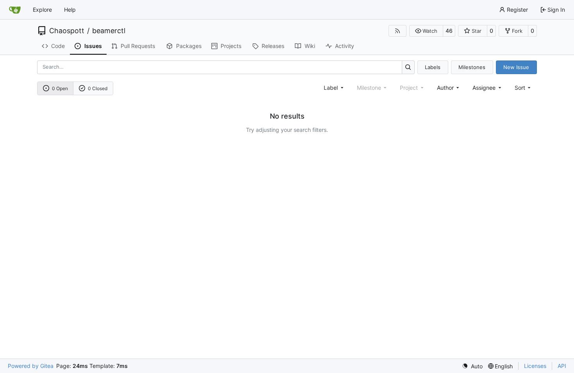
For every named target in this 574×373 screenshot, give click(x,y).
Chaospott (66, 31)
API (562, 365)
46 (449, 30)
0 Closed (97, 88)
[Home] (15, 10)
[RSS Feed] (397, 31)
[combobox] (334, 87)
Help (70, 9)
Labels (432, 67)
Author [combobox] (445, 87)
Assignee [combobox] (484, 87)
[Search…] (408, 67)
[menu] (523, 87)
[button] (426, 31)
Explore (42, 9)
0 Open (60, 88)
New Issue (516, 67)
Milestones (471, 67)
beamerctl (108, 31)
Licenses (535, 365)
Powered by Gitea (30, 365)
